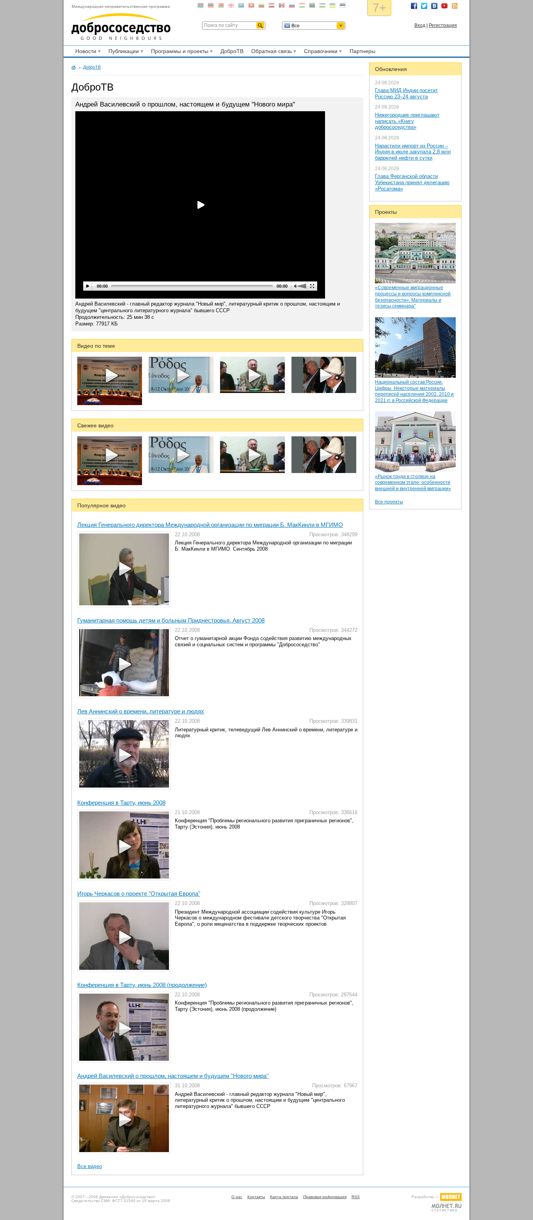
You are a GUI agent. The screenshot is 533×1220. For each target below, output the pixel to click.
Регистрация (443, 25)
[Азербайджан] (200, 7)
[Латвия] (271, 7)
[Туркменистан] (312, 7)
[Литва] (261, 7)
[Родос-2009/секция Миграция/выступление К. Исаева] (323, 391)
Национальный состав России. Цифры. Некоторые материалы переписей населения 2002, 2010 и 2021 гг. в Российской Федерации (414, 391)
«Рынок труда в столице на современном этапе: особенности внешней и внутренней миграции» (413, 482)
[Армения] (211, 7)
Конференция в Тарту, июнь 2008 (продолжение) (142, 985)
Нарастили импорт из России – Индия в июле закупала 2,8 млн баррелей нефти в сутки (413, 152)
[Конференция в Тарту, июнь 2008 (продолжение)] (124, 1027)
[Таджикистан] (302, 7)
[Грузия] (231, 7)
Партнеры (362, 51)
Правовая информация (324, 1197)
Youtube (444, 6)
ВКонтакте (434, 6)
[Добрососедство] (121, 22)
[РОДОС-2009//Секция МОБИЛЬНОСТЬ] (181, 391)
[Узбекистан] (322, 7)
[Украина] (332, 7)
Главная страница (73, 67)
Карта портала (284, 1197)
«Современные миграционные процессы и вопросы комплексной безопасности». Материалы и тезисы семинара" (413, 297)
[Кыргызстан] (251, 7)
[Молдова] (282, 7)
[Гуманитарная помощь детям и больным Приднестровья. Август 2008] (124, 663)
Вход (419, 25)
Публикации (122, 52)
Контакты (256, 1197)
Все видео (89, 1166)
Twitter (424, 6)
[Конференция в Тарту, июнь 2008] (124, 845)
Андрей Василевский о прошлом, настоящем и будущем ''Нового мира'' (173, 1075)
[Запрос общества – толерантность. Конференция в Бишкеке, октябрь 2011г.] (109, 403)
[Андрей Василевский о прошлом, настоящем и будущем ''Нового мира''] (124, 1118)
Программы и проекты (178, 52)
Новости (84, 52)
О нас (236, 1197)
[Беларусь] (221, 7)
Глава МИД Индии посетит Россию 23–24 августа (406, 93)
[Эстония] (342, 7)
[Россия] (292, 7)
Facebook (414, 6)
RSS (454, 6)
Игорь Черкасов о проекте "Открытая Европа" (138, 893)
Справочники (319, 52)
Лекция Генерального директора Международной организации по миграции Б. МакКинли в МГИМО (210, 524)
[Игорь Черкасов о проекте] (124, 936)
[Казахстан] (241, 7)
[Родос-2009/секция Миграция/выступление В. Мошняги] (252, 391)
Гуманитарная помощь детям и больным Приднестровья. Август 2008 (171, 620)
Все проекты (389, 502)
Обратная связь (270, 52)
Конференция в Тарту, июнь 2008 (121, 802)
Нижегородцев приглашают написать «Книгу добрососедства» (407, 121)
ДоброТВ (231, 51)
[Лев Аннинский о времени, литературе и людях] (124, 754)
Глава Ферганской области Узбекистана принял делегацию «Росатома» (412, 182)
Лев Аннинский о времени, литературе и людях (140, 711)
